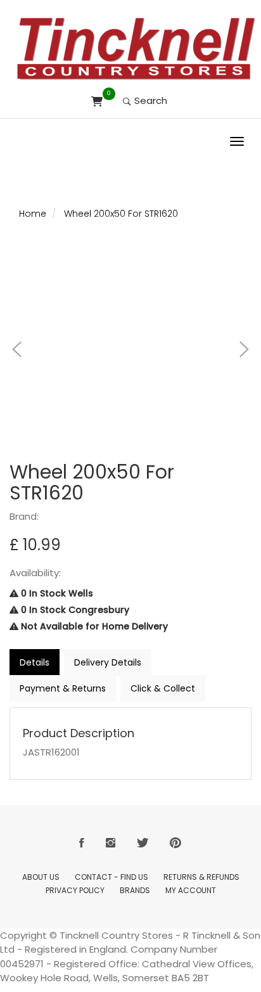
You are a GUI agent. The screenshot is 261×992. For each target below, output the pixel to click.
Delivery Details (107, 662)
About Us (41, 877)
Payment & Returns (63, 688)
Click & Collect (162, 688)
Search (149, 100)
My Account (190, 890)
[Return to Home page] (136, 48)
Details (34, 662)
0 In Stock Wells (55, 593)
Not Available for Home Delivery (93, 626)
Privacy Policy (75, 890)
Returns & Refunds (201, 877)
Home (32, 213)
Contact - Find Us (111, 877)
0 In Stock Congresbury (73, 609)
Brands (135, 890)
